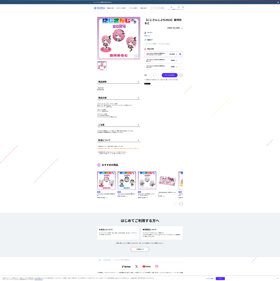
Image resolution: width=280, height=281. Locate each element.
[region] (140, 278)
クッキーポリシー (38, 279)
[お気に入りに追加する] (181, 75)
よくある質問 (146, 272)
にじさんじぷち (107, 259)
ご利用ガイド (138, 272)
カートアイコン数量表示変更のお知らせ (102, 2)
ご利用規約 (100, 272)
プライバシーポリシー (110, 272)
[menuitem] (110, 8)
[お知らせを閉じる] (278, 2)
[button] (181, 203)
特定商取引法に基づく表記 (126, 272)
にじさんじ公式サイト (166, 272)
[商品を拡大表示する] (137, 56)
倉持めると (147, 35)
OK (220, 278)
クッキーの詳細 (179, 272)
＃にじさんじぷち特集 (151, 43)
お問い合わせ (155, 272)
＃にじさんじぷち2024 (164, 43)
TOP (100, 259)
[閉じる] (277, 278)
